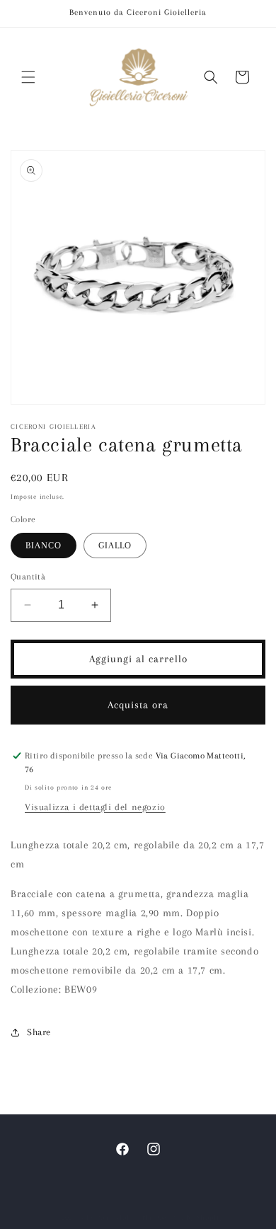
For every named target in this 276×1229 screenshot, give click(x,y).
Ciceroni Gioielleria (116, 1217)
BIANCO (43, 545)
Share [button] (39, 1032)
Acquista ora (138, 704)
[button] (28, 77)
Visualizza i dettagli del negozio (95, 807)
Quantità (28, 577)
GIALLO (115, 545)
